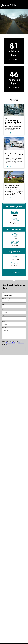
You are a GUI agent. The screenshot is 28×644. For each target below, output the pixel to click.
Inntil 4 (15, 238)
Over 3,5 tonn (15, 266)
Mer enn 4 (15, 245)
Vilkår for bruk (21, 343)
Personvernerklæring (11, 343)
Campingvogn (15, 223)
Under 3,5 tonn (15, 259)
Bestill (14, 349)
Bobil (15, 215)
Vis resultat (13, 272)
